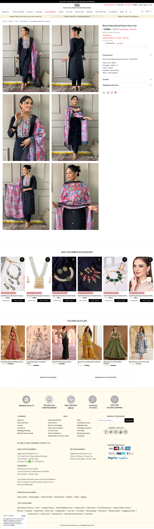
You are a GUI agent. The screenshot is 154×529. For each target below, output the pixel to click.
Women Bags (34, 497)
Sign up (145, 4)
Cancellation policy (83, 423)
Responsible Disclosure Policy (58, 436)
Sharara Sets (79, 12)
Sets (16, 21)
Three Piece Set (100, 12)
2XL (131, 46)
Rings (77, 497)
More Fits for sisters (48, 377)
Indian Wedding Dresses (64, 508)
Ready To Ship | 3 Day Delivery (128, 16)
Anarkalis (89, 12)
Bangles (84, 497)
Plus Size (69, 12)
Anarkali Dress (33, 514)
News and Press (22, 423)
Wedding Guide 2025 (109, 4)
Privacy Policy (53, 430)
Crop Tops (70, 511)
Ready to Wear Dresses (122, 508)
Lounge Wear (60, 511)
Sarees (61, 12)
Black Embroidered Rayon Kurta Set (40, 21)
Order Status (52, 423)
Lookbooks (81, 436)
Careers (20, 425)
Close (23, 515)
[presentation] (5, 279)
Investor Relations (54, 433)
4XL (145, 46)
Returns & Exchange (55, 425)
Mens (122, 12)
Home (4, 21)
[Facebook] (106, 432)
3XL (138, 46)
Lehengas (39, 12)
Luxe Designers (50, 12)
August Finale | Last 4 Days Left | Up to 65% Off (26, 16)
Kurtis (37, 508)
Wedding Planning (23, 430)
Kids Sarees (102, 511)
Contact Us (21, 428)
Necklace (69, 497)
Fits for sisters (23, 21)
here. (13, 525)
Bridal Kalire (38, 511)
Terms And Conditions (55, 428)
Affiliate (135, 4)
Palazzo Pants (80, 508)
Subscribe (129, 420)
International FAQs (54, 420)
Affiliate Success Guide (25, 433)
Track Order (120, 4)
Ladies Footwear (46, 497)
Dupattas (29, 511)
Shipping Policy (82, 425)
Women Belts (59, 497)
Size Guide (120, 43)
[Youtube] (121, 432)
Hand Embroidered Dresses (73, 514)
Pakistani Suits (57, 514)
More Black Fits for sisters (105, 377)
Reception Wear (114, 511)
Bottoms (20, 511)
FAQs (79, 420)
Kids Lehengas (91, 511)
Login (140, 4)
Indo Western (113, 12)
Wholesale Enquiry (83, 433)
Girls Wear (80, 511)
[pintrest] (126, 432)
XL (125, 46)
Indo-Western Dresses (25, 508)
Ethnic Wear (91, 508)
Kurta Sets (89, 514)
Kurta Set (30, 12)
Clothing (10, 21)
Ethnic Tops (49, 511)
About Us (20, 420)
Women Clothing (18, 12)
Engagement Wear (128, 511)
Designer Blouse (48, 508)
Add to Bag (18, 300)
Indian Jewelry (22, 497)
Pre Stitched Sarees (104, 508)
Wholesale (128, 5)
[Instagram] (116, 432)
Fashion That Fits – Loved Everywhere (77, 16)
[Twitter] (111, 432)
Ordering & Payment (84, 428)
